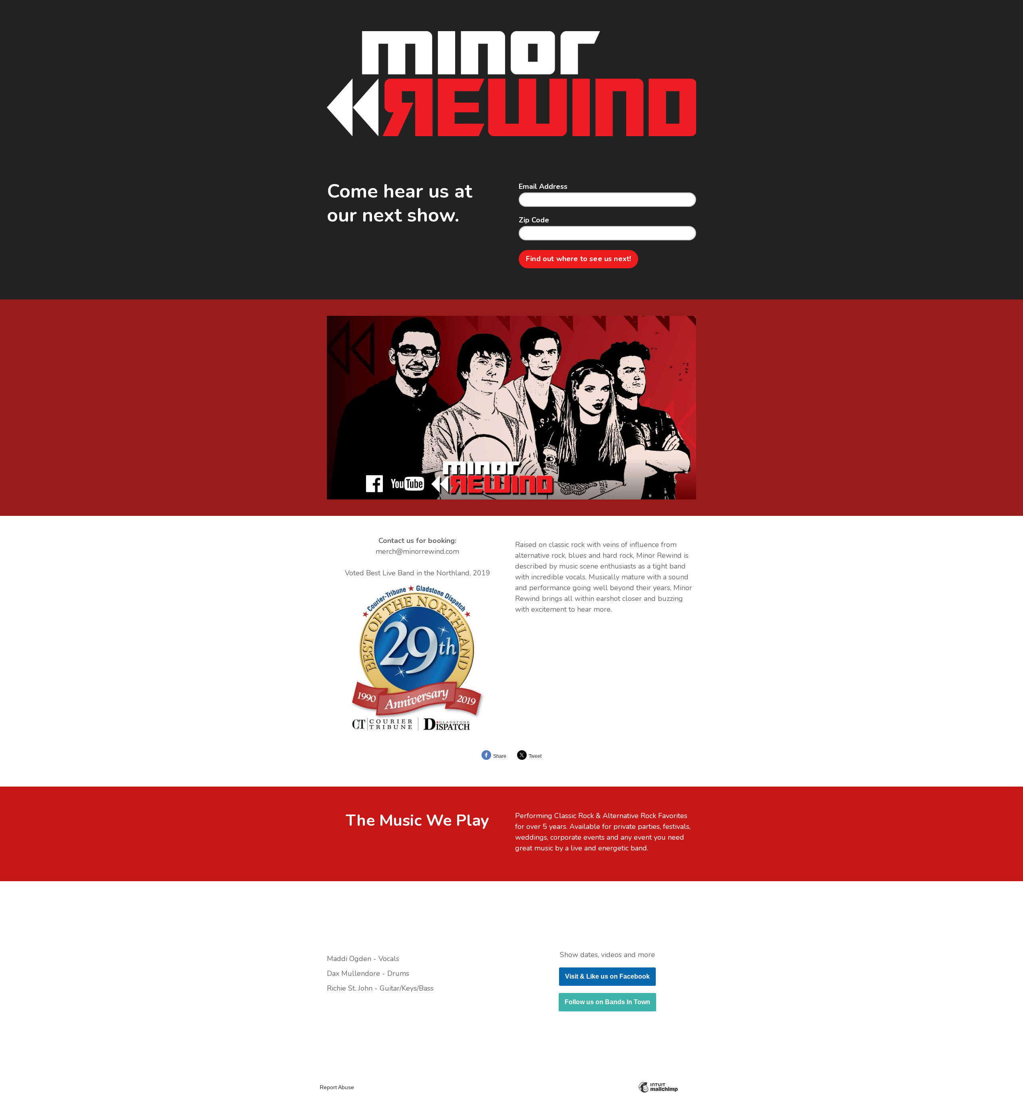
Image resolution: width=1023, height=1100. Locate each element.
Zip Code (534, 220)
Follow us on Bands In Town (607, 1002)
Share (499, 756)
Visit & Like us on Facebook (607, 976)
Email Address (543, 187)
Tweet (535, 756)
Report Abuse (337, 1087)
